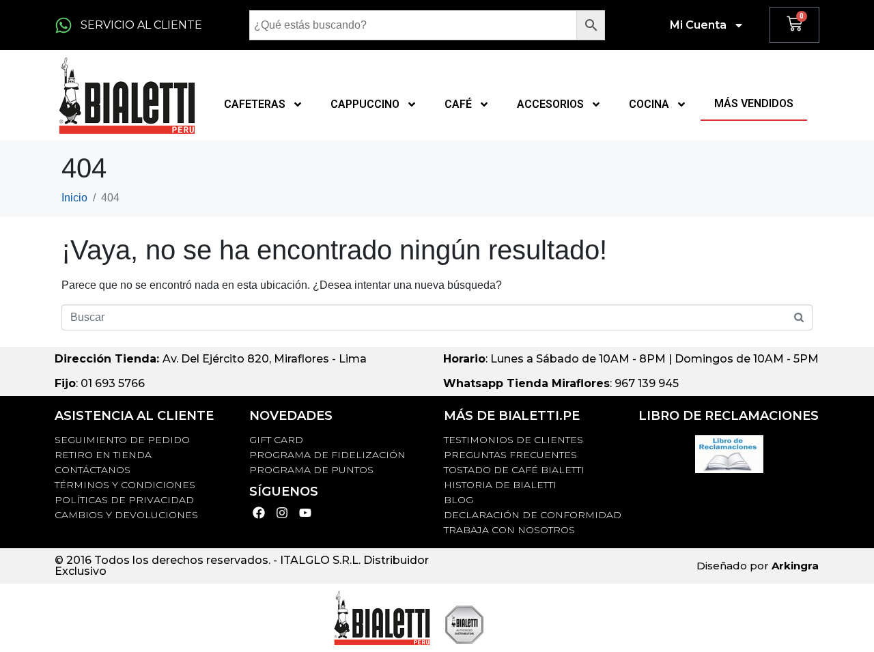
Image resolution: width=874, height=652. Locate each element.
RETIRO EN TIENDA (103, 455)
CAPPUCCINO (364, 104)
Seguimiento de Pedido (122, 440)
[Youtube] (305, 513)
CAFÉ (458, 104)
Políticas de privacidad (124, 500)
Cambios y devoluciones (126, 515)
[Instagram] (282, 513)
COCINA (649, 104)
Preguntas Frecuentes (510, 455)
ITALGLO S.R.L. (320, 560)
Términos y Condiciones (125, 485)
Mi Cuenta (698, 24)
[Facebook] (259, 513)
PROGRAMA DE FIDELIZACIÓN (327, 455)
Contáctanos (92, 470)
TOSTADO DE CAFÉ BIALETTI (514, 470)
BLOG (458, 500)
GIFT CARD (276, 440)
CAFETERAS (254, 104)
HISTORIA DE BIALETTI (500, 485)
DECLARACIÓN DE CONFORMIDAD (532, 515)
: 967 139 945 (561, 383)
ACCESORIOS (550, 104)
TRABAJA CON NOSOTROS (509, 530)
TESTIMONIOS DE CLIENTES (513, 440)
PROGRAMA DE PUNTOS (311, 470)
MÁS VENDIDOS (753, 103)
